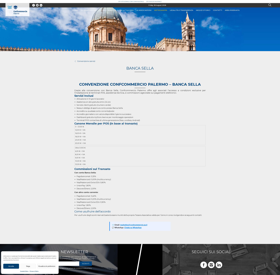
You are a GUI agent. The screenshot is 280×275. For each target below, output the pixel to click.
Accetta (11, 266)
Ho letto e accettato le (75, 268)
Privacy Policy (34, 271)
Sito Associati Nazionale (154, 1)
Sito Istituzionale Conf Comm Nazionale (131, 1)
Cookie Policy (24, 271)
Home (75, 10)
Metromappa (160, 10)
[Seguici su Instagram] (37, 5)
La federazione (88, 10)
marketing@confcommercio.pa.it (133, 225)
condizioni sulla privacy (84, 268)
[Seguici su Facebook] (33, 5)
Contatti (217, 10)
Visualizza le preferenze (46, 266)
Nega (28, 266)
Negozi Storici (203, 10)
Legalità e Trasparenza (181, 10)
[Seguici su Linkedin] (41, 5)
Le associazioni (143, 10)
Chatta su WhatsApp (133, 228)
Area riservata (232, 10)
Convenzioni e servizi (86, 61)
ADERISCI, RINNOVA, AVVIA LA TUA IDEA (116, 10)
